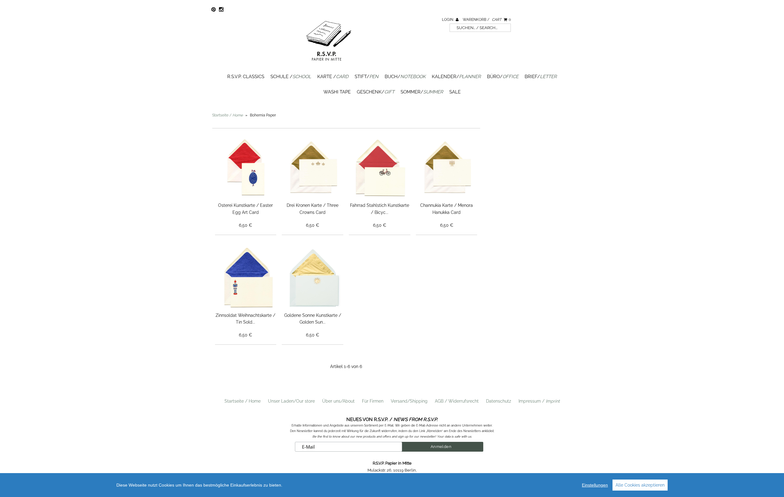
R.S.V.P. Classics (245, 76)
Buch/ (405, 76)
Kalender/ (456, 76)
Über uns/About (338, 401)
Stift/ (367, 76)
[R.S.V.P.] (328, 63)
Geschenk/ (375, 92)
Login (448, 19)
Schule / (290, 76)
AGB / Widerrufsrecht (457, 401)
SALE (455, 92)
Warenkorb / (487, 19)
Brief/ (541, 76)
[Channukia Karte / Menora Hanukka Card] (446, 168)
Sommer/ (422, 92)
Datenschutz (498, 401)
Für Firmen (372, 401)
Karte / (333, 76)
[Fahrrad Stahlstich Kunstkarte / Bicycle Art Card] (379, 168)
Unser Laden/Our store (291, 401)
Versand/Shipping (409, 401)
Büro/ (502, 76)
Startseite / (227, 115)
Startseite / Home (242, 401)
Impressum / (539, 401)
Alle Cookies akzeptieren (640, 485)
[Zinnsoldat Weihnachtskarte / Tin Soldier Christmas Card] (246, 278)
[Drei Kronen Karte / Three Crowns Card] (312, 168)
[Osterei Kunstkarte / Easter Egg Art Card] (246, 168)
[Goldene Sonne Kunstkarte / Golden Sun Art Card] (312, 278)
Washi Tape (337, 92)
